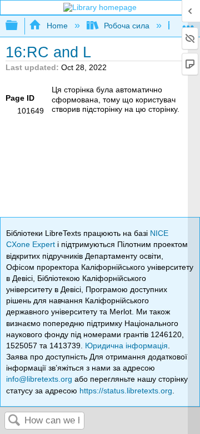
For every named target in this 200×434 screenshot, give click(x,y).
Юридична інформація (126, 345)
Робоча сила (127, 25)
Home (56, 25)
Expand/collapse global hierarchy (19, 26)
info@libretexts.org (39, 378)
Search (14, 421)
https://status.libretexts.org (125, 390)
